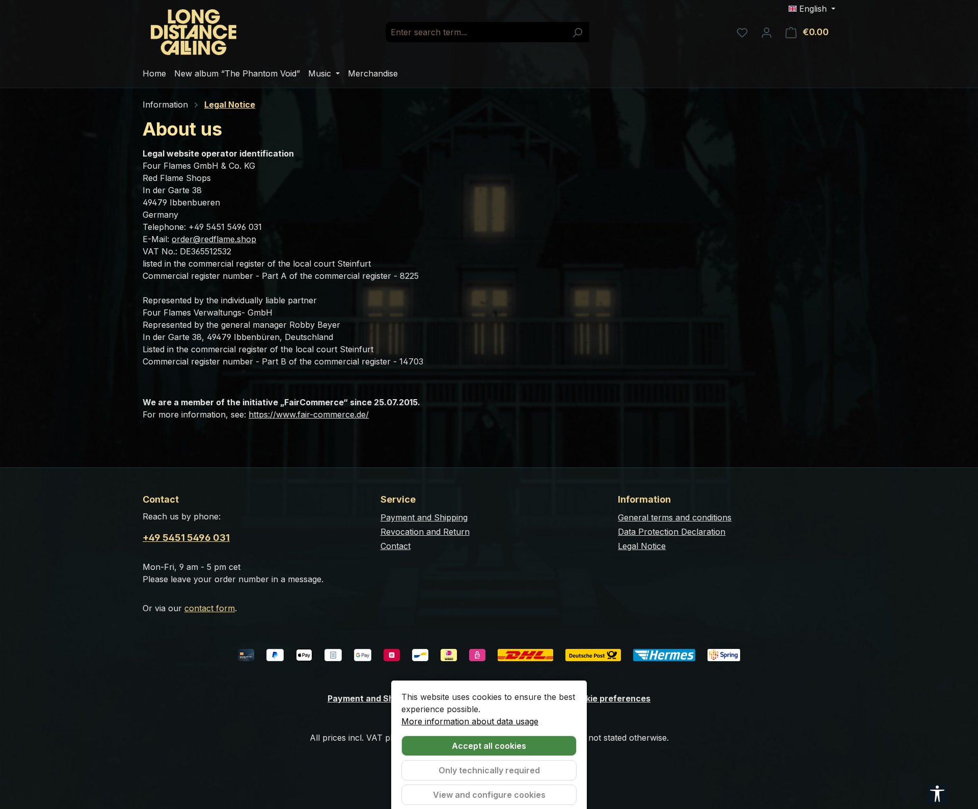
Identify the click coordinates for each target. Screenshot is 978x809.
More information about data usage (469, 721)
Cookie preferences (609, 698)
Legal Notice (642, 546)
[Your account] (766, 32)
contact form (209, 608)
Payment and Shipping (424, 517)
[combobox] (476, 32)
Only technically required (489, 770)
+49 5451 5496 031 (186, 537)
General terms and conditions (674, 517)
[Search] (577, 32)
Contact (396, 546)
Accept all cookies (489, 746)
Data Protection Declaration (671, 532)
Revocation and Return (425, 532)
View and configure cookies (489, 795)
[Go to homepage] (193, 32)
